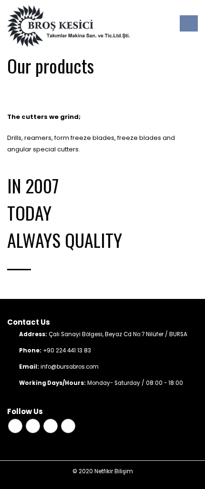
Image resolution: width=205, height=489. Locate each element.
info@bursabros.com (70, 367)
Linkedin (68, 426)
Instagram (50, 426)
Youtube (33, 426)
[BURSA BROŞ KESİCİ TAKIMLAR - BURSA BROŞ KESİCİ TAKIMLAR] (68, 26)
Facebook (15, 426)
